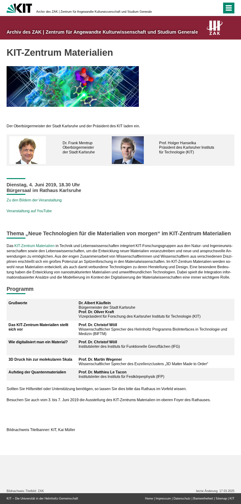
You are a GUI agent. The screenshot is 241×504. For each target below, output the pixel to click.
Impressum (163, 498)
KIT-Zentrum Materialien (34, 246)
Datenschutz (182, 498)
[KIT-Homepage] (19, 7)
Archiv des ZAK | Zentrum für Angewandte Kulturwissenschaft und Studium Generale (94, 11)
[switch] (217, 8)
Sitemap (221, 498)
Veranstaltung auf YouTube (29, 211)
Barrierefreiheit (203, 498)
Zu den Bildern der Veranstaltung (34, 200)
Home (149, 498)
